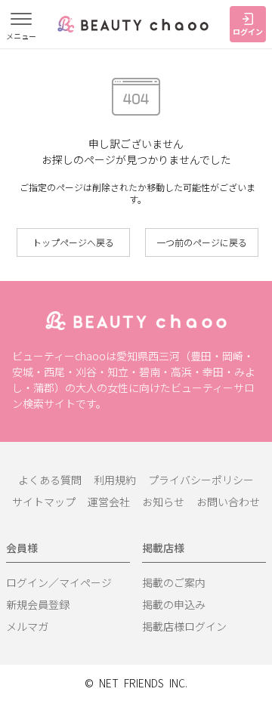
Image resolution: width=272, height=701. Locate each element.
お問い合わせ (228, 501)
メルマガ (27, 626)
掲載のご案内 (174, 582)
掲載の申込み (174, 604)
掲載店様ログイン (184, 626)
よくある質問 (50, 479)
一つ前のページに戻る (201, 242)
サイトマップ (44, 501)
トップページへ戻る (73, 242)
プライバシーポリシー (201, 479)
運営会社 (109, 501)
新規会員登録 (38, 604)
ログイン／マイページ (59, 582)
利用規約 (115, 479)
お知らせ (163, 501)
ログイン (248, 31)
